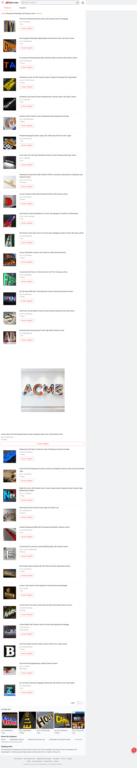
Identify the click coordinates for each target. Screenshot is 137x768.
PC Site (63, 759)
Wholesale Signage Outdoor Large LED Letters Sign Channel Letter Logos (45, 136)
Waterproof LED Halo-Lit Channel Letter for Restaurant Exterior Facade (44, 449)
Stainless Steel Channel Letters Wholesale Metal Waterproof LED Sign (44, 116)
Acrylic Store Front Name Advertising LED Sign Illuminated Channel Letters (45, 605)
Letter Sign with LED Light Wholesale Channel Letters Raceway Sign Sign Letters (47, 155)
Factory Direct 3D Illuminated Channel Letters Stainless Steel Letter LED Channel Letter (32, 434)
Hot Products (18, 759)
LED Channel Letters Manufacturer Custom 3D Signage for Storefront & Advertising (48, 213)
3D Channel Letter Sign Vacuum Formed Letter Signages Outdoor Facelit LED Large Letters (51, 233)
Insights (69, 759)
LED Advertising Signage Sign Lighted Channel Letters (38, 663)
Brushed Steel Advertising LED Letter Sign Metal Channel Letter (41, 330)
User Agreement (37, 761)
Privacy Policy (48, 761)
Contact (56, 761)
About (29, 761)
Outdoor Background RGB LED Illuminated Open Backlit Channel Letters (44, 527)
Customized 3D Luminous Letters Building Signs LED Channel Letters (43, 546)
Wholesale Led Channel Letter (59, 739)
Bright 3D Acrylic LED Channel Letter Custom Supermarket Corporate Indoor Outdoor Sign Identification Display (50, 489)
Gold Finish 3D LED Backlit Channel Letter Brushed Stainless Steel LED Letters (47, 311)
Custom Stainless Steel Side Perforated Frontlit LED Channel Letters (43, 194)
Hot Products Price (29, 759)
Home (3, 739)
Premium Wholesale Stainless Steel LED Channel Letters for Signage (43, 19)
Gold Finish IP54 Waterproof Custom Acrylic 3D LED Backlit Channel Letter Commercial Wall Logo (51, 470)
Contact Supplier (27, 28)
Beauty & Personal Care (36, 739)
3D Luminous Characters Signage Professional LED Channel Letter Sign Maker (47, 683)
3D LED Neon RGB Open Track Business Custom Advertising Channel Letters (46, 291)
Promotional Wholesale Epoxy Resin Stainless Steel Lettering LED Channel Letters (48, 58)
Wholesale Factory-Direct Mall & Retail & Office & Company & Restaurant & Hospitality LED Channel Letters (51, 175)
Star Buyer (56, 759)
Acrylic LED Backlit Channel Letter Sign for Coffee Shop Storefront (42, 252)
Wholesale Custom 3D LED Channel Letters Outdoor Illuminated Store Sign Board (48, 77)
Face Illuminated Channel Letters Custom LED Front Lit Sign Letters (43, 644)
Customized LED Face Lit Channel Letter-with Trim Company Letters (43, 272)
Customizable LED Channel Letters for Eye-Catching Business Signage (44, 624)
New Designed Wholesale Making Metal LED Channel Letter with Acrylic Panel (46, 38)
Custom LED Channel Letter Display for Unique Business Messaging (43, 585)
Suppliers (22, 8)
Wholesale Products (17, 739)
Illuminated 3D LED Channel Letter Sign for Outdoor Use (39, 508)
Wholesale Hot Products (44, 759)
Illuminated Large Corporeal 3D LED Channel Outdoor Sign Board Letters (44, 566)
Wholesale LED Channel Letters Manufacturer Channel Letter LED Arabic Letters (47, 97)
